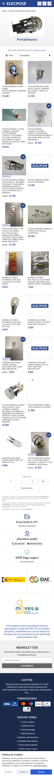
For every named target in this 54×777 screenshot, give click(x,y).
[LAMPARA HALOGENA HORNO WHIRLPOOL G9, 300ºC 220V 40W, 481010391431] (40, 348)
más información (27, 561)
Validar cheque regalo (28, 748)
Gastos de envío (28, 733)
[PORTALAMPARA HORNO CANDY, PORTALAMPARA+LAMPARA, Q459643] (14, 72)
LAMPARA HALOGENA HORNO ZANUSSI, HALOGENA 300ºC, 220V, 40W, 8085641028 (12, 365)
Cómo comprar (28, 722)
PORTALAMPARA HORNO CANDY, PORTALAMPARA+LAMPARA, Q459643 (14, 89)
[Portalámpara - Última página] (33, 481)
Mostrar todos (39, 50)
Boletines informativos (28, 741)
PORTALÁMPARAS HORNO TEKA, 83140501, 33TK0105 (39, 406)
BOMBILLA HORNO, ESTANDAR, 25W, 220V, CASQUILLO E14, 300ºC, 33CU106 (11, 323)
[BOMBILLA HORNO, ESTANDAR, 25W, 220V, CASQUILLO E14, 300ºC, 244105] (14, 263)
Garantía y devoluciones (28, 737)
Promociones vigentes (28, 745)
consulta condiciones (27, 526)
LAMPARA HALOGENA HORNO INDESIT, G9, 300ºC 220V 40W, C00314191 (39, 322)
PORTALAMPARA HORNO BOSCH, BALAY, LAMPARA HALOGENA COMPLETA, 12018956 (38, 89)
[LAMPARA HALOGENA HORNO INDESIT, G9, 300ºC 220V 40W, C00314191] (40, 306)
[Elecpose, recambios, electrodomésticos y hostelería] (16, 3)
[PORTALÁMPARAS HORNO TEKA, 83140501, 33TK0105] (40, 391)
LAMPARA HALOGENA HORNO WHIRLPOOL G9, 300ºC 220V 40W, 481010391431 (38, 365)
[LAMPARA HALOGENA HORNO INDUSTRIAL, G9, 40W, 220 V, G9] (14, 444)
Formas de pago (28, 729)
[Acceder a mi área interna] (44, 4)
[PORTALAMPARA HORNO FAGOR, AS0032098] (40, 166)
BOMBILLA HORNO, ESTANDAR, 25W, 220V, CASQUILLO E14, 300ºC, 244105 (11, 280)
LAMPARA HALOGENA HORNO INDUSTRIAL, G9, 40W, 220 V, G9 (12, 460)
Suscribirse (27, 665)
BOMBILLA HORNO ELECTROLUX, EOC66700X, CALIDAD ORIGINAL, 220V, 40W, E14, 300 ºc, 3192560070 (39, 280)
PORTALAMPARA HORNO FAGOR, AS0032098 (38, 181)
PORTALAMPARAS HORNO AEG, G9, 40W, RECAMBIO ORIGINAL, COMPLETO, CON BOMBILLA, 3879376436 (40, 461)
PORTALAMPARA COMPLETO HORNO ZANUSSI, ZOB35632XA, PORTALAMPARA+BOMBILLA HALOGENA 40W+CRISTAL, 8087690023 (40, 134)
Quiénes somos (28, 725)
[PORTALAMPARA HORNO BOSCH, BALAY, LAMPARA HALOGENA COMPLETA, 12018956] (40, 72)
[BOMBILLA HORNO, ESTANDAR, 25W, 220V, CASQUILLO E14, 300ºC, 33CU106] (14, 306)
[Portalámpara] (11, 481)
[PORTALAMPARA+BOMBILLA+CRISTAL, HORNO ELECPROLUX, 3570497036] (40, 215)
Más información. (41, 766)
